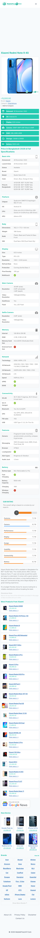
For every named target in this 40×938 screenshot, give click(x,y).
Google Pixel (7, 886)
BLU (33, 868)
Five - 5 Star (20, 881)
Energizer (20, 877)
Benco (33, 864)
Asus (20, 864)
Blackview (20, 868)
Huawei (33, 890)
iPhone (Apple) (20, 894)
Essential (33, 877)
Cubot (33, 873)
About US (7, 915)
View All (36, 855)
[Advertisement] (20, 29)
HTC (20, 890)
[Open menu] (36, 3)
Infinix (7, 894)
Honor (33, 886)
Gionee (33, 881)
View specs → (13, 610)
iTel (33, 894)
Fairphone (7, 881)
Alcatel (20, 860)
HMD (20, 886)
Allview (33, 860)
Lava (20, 899)
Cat (7, 873)
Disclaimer (32, 915)
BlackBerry (7, 868)
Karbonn (7, 899)
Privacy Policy (19, 915)
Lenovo (33, 899)
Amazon (7, 864)
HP (7, 890)
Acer (7, 860)
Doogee (7, 877)
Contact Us (20, 918)
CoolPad (20, 873)
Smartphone (12, 103)
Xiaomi (21, 602)
